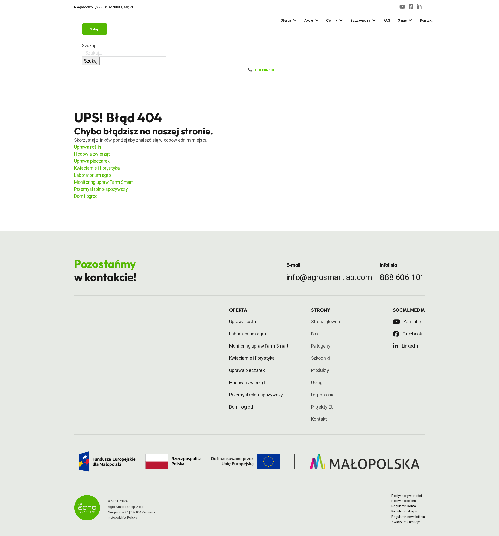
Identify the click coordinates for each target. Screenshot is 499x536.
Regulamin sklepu (404, 511)
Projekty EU (322, 407)
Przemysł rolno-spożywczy (101, 189)
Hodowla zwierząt (92, 154)
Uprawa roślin (87, 147)
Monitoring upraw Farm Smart (103, 182)
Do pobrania (323, 394)
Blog (315, 333)
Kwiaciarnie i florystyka (97, 168)
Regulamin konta (403, 506)
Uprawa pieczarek (92, 161)
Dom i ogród (86, 196)
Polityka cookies (403, 501)
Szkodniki (320, 358)
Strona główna (325, 321)
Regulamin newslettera (408, 516)
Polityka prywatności (406, 495)
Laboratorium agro (92, 175)
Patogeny (320, 346)
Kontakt (319, 419)
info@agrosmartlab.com (329, 277)
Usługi (317, 382)
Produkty (320, 370)
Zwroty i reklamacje (405, 522)
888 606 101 (264, 70)
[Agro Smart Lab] (87, 509)
